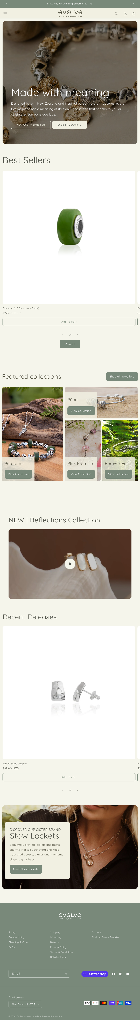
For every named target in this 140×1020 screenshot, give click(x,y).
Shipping (55, 932)
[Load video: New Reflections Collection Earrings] (70, 564)
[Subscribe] (66, 974)
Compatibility (16, 937)
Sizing (12, 932)
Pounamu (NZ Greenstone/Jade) (21, 308)
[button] (5, 13)
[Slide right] (77, 335)
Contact (96, 932)
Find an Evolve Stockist (105, 937)
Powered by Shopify (52, 1016)
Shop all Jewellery (70, 124)
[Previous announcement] (6, 4)
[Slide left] (62, 335)
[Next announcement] (133, 4)
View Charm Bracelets (31, 124)
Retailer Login (58, 956)
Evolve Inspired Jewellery (29, 1016)
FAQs (12, 947)
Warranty (55, 937)
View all (70, 344)
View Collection (18, 474)
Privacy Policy (58, 947)
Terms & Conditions (61, 952)
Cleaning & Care (18, 942)
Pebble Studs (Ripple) (15, 763)
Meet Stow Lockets (25, 869)
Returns (54, 942)
